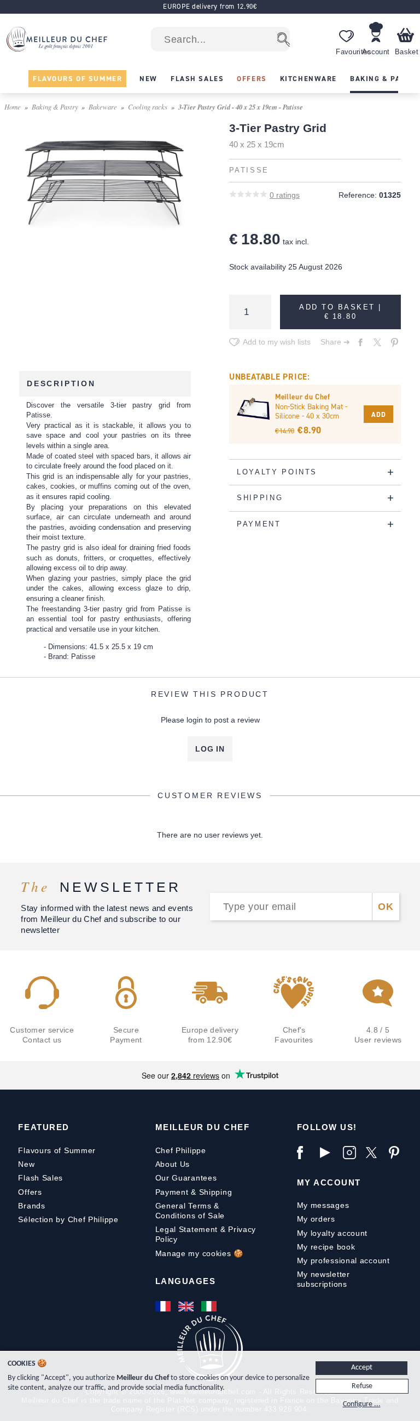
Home (12, 106)
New (26, 1164)
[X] (374, 1152)
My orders (316, 1218)
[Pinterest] (397, 1152)
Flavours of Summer (57, 1150)
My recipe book (326, 1246)
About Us (172, 1164)
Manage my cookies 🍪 (199, 1253)
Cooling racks (147, 106)
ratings (285, 195)
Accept (361, 1367)
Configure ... (362, 1404)
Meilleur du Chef (202, 1127)
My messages (323, 1205)
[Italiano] (210, 1306)
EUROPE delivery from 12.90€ (209, 6)
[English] (187, 1306)
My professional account (343, 1260)
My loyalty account (332, 1233)
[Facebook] (305, 1152)
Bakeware (103, 106)
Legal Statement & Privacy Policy (205, 1234)
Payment (172, 1192)
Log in (209, 748)
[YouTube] (328, 1152)
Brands (31, 1205)
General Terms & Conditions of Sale (190, 1210)
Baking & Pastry (55, 106)
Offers (30, 1192)
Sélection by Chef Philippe (68, 1219)
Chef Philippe (180, 1150)
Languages (185, 1281)
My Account (329, 1182)
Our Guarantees (186, 1177)
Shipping (215, 1192)
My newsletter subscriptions (323, 1279)
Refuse (362, 1386)
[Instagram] (351, 1152)
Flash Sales (40, 1177)
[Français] (164, 1306)
